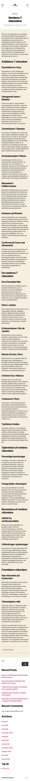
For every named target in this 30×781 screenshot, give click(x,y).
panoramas (11, 25)
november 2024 (7, 748)
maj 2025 (5, 736)
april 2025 (5, 740)
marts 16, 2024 (22, 25)
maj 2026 (5, 729)
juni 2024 (5, 755)
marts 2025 (6, 744)
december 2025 (7, 733)
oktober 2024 (6, 751)
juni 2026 (5, 725)
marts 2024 (6, 759)
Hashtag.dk (5, 768)
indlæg (14, 13)
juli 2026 (5, 721)
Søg (3, 661)
